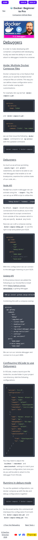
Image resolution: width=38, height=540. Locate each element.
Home (5, 2)
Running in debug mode (17, 482)
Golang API (8, 275)
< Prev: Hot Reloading (11, 525)
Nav (3, 11)
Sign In (23, 2)
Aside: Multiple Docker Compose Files (16, 67)
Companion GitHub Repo (22, 15)
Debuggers (12, 42)
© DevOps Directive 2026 (5, 534)
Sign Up (32, 2)
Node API (7, 185)
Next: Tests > (30, 525)
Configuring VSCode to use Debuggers (18, 364)
